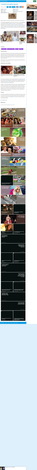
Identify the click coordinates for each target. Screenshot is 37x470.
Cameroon (14, 23)
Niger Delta (12, 96)
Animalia (5, 9)
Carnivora (4, 10)
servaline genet (8, 27)
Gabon (18, 89)
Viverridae (16, 10)
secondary (5, 82)
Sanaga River (9, 80)
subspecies (2, 27)
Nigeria (10, 23)
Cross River (7, 95)
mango (19, 84)
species (4, 23)
